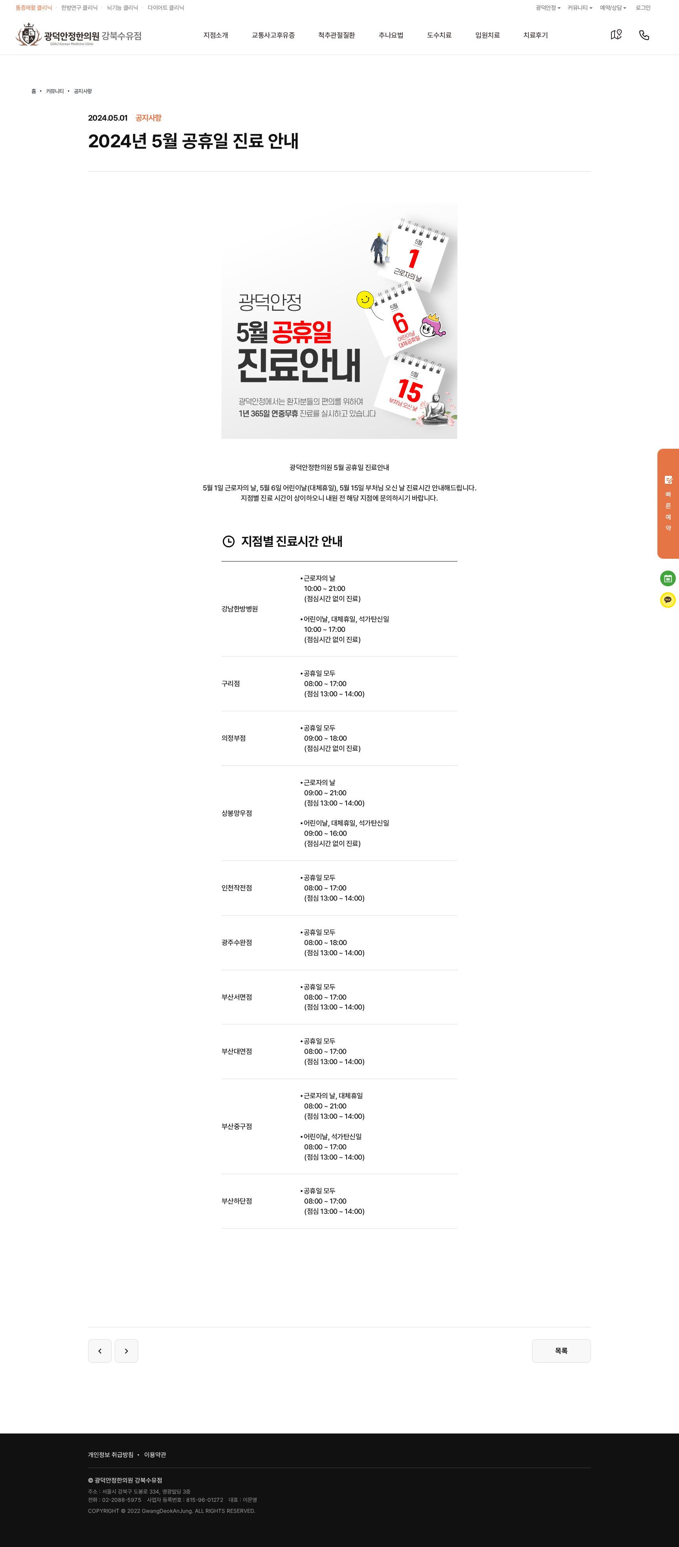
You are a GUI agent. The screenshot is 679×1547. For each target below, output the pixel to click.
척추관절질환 (336, 35)
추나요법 (391, 35)
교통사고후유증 (273, 35)
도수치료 (439, 35)
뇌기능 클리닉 (122, 7)
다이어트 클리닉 (166, 7)
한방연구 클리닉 (79, 7)
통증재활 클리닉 (34, 7)
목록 (561, 1351)
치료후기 (535, 35)
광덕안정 (546, 7)
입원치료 (487, 35)
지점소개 (216, 35)
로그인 (643, 7)
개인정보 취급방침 (111, 1455)
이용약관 (155, 1455)
